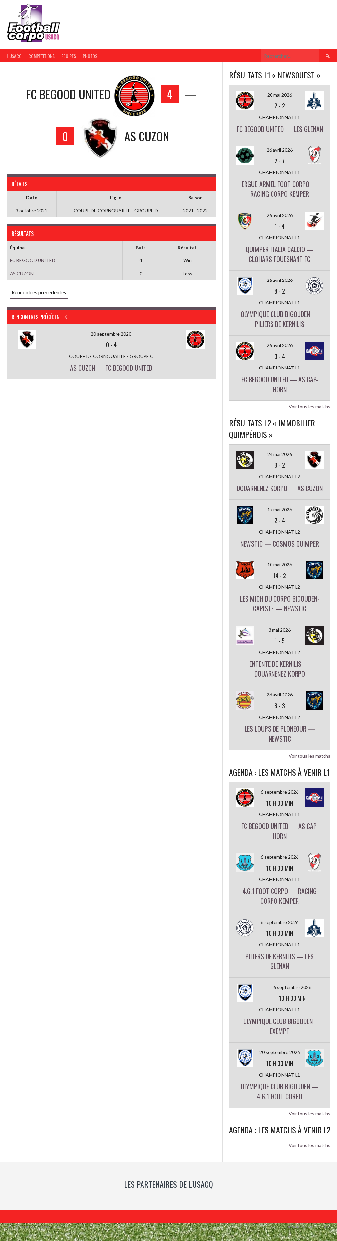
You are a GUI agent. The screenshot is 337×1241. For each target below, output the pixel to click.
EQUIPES (68, 55)
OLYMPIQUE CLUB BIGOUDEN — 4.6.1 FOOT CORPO (280, 1091)
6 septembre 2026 (279, 792)
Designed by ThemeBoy (308, 1227)
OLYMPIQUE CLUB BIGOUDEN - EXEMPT (279, 1026)
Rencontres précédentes (39, 292)
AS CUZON (22, 273)
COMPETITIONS (41, 55)
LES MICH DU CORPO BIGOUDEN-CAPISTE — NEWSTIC (279, 603)
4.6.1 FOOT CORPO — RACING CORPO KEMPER (280, 896)
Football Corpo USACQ (145, 19)
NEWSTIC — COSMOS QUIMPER (279, 543)
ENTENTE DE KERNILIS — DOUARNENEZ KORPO (279, 669)
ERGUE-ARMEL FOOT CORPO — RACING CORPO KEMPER (280, 189)
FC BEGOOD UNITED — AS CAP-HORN (279, 384)
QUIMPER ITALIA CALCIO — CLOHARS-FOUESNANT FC (280, 254)
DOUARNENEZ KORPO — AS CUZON (280, 488)
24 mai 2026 (279, 454)
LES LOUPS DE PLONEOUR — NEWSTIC (280, 734)
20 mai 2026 (279, 95)
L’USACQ (14, 55)
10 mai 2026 (279, 564)
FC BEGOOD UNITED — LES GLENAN (280, 129)
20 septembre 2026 (279, 1052)
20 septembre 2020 (111, 334)
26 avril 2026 (280, 150)
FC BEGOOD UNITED (32, 260)
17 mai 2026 (279, 509)
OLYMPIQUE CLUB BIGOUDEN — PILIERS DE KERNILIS (280, 319)
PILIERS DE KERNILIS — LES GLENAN (280, 961)
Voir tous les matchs (309, 406)
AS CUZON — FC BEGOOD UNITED (111, 368)
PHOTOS (90, 55)
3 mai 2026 (280, 630)
